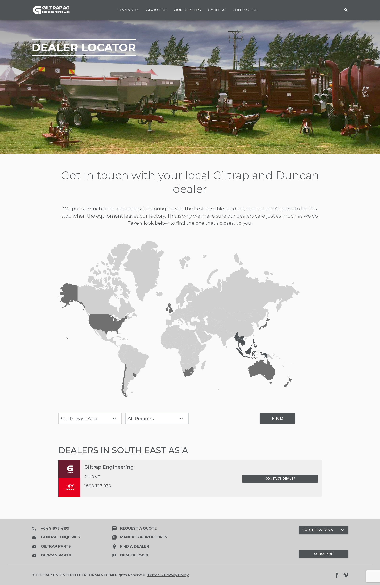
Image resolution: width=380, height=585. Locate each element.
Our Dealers (187, 10)
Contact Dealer (280, 478)
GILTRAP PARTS (51, 546)
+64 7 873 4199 (50, 528)
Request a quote (134, 528)
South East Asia (323, 530)
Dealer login (130, 555)
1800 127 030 (97, 485)
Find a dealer (130, 546)
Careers (216, 10)
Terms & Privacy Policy (168, 575)
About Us (156, 10)
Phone (92, 477)
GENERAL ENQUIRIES (56, 537)
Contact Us (245, 10)
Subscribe (323, 554)
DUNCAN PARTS (51, 555)
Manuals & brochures (139, 537)
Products (128, 10)
